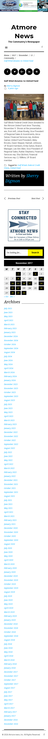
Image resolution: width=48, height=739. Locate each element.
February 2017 (10, 712)
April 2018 (8, 656)
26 (41, 288)
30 (24, 293)
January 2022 (10, 476)
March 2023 (9, 420)
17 (30, 283)
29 (18, 293)
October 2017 (10, 680)
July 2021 (8, 500)
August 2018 (9, 640)
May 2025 (8, 316)
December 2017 (11, 672)
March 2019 (9, 612)
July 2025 (8, 308)
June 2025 (8, 312)
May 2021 (8, 508)
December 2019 (11, 576)
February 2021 (10, 520)
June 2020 (8, 552)
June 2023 (8, 408)
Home (6, 55)
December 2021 (11, 480)
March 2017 (9, 708)
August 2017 (9, 688)
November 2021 (11, 484)
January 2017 (10, 716)
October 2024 (10, 344)
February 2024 (10, 376)
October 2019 (10, 584)
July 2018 (8, 644)
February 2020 (10, 568)
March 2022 (9, 468)
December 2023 (11, 384)
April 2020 (8, 560)
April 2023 (8, 416)
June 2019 (8, 600)
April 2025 (8, 320)
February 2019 (10, 616)
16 (24, 283)
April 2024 (8, 368)
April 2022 (8, 464)
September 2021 (11, 492)
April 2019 (8, 608)
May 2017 (8, 700)
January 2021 (10, 524)
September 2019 (11, 588)
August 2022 (9, 448)
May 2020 (8, 556)
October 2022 (10, 440)
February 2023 (10, 424)
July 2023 (8, 404)
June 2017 (8, 696)
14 (12, 283)
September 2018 (11, 636)
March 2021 (9, 516)
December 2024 (11, 336)
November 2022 (11, 436)
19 (41, 283)
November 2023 (11, 388)
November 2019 (11, 580)
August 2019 (9, 592)
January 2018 (10, 668)
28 (12, 293)
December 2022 (11, 432)
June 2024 (8, 360)
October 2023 (10, 392)
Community (9, 58)
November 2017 (11, 676)
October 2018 (10, 632)
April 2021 (8, 512)
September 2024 (11, 348)
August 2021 (9, 496)
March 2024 (9, 372)
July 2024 (8, 356)
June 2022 (8, 456)
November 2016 (11, 724)
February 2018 (10, 664)
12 (41, 278)
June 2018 (8, 648)
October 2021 (10, 488)
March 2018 (9, 660)
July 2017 (8, 692)
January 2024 (10, 380)
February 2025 (10, 328)
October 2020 (10, 536)
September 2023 (11, 396)
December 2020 (11, 528)
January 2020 (10, 572)
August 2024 (9, 352)
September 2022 (11, 444)
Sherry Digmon (13, 86)
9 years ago (13, 88)
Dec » (12, 296)
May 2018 (8, 652)
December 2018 (11, 624)
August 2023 (9, 400)
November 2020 (11, 532)
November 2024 (11, 340)
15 (32, 55)
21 (12, 288)
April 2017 (8, 704)
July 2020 (8, 548)
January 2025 (10, 332)
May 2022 (8, 460)
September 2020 (11, 540)
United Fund (15, 168)
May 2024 (8, 364)
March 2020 (9, 564)
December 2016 (11, 720)
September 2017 (11, 684)
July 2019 (8, 596)
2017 (14, 55)
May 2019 (8, 604)
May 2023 (8, 412)
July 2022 (8, 452)
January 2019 (10, 620)
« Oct (6, 296)
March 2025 (9, 324)
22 (18, 288)
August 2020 (9, 544)
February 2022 (10, 472)
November (23, 55)
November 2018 (11, 628)
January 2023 (10, 428)
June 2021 (8, 504)
